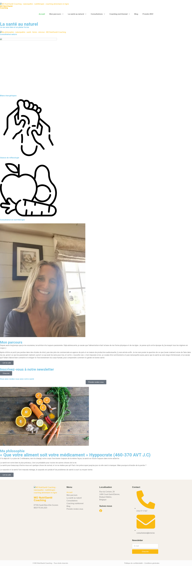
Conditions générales (151, 563)
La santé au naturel (76, 14)
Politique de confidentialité (133, 563)
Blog (136, 14)
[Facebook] (100, 510)
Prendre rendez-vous (75, 509)
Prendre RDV (148, 14)
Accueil (42, 14)
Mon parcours (55, 14)
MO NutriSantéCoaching (6, 7)
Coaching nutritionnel (118, 14)
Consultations (97, 14)
